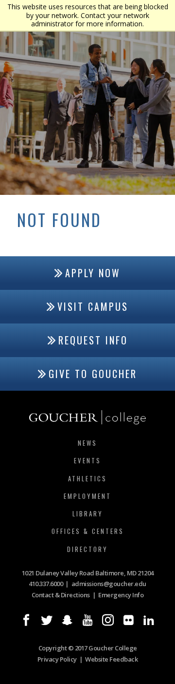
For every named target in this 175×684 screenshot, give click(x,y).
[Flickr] (128, 620)
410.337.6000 (46, 583)
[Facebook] (26, 620)
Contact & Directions (61, 594)
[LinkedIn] (149, 620)
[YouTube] (87, 620)
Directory (87, 549)
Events (87, 460)
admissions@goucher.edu (108, 583)
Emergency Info (120, 594)
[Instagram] (108, 620)
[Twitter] (46, 620)
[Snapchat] (67, 620)
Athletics (87, 478)
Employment (87, 496)
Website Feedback (111, 659)
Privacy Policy (57, 659)
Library (87, 513)
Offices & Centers (88, 531)
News (87, 443)
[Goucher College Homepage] (87, 417)
